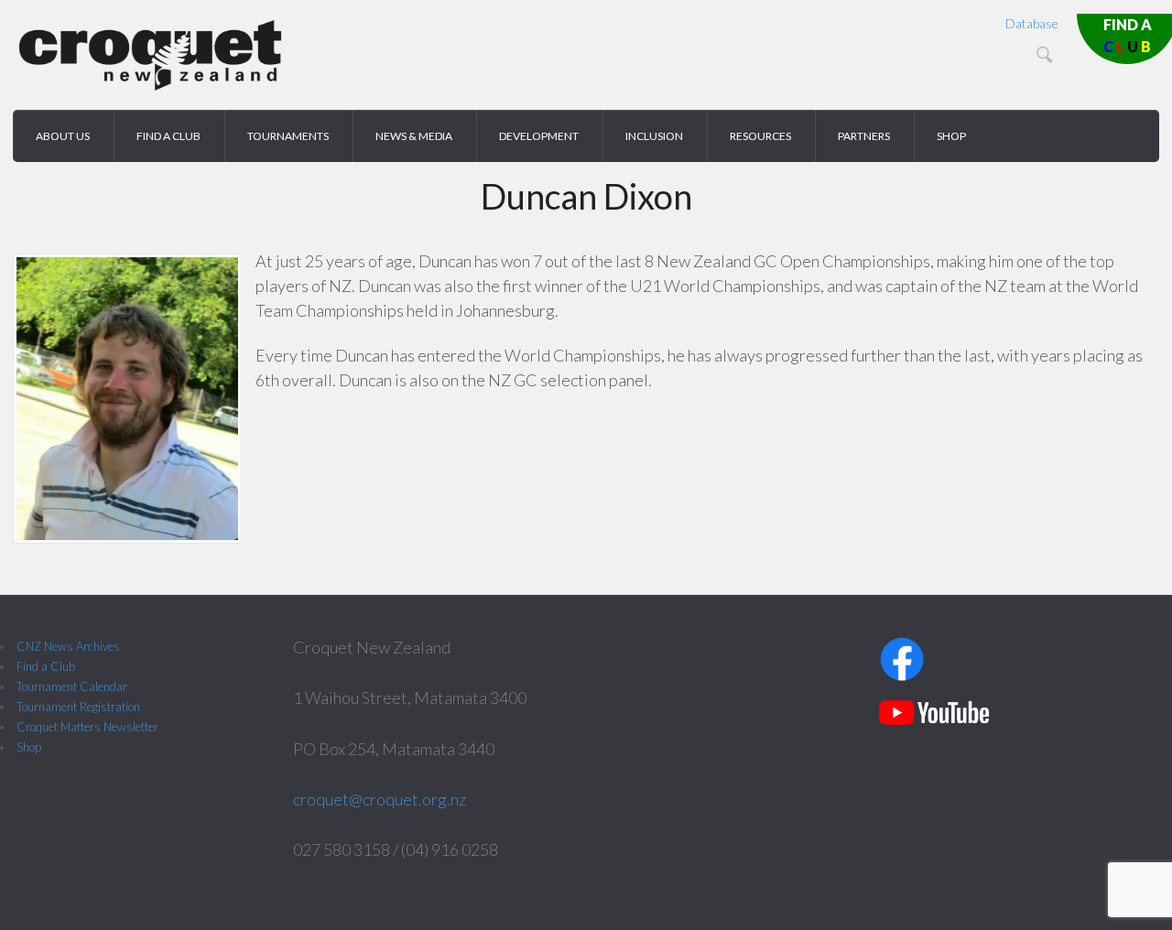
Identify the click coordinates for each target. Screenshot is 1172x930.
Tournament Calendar (71, 686)
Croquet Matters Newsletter (87, 726)
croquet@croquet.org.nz (379, 799)
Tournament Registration (78, 706)
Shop (28, 747)
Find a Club (45, 666)
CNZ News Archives (68, 646)
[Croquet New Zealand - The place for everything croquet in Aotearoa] (150, 87)
